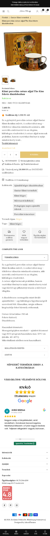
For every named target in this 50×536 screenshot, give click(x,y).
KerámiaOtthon (8, 88)
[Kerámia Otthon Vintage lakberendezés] (25, 11)
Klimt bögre (20, 195)
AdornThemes (30, 522)
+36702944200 (11, 161)
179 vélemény (21, 396)
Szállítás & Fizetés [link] (12, 164)
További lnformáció (10, 143)
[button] (3, 11)
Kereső (26, 534)
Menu (16, 534)
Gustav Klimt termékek (20, 17)
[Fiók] (37, 11)
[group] (25, 51)
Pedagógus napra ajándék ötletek (27, 207)
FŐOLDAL (6, 534)
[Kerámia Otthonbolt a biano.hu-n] (7, 493)
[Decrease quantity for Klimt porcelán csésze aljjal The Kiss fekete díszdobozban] (4, 155)
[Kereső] (8, 11)
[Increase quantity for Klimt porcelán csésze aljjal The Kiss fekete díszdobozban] (16, 155)
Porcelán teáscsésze (24, 214)
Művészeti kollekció (23, 200)
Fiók (35, 534)
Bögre (19, 219)
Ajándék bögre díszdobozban (28, 185)
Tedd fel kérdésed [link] (31, 164)
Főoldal (5, 17)
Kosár (45, 534)
